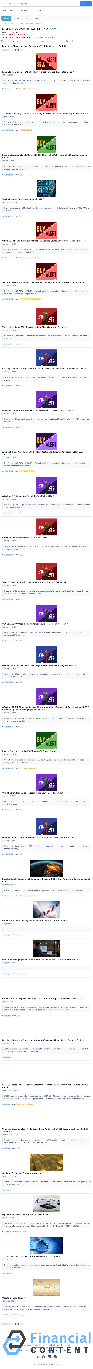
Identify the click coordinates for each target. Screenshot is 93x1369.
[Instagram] (55, 1357)
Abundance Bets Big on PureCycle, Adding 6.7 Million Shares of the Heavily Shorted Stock (45, 113)
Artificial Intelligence (22, 974)
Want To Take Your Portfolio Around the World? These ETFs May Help (35, 582)
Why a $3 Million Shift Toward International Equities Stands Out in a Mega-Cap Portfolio (44, 241)
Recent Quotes (7, 10)
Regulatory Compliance (34, 88)
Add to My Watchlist (47, 37)
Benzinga (7, 935)
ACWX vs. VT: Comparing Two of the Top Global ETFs (28, 496)
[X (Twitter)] (37, 1357)
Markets (6, 18)
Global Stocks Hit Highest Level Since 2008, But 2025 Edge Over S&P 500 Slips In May (43, 998)
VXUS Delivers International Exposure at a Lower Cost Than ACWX (34, 793)
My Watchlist (25, 10)
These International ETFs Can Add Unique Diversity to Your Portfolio (35, 327)
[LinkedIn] (49, 1357)
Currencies (19, 23)
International (29, 23)
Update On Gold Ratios (14, 1298)
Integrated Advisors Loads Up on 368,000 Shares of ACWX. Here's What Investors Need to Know (44, 156)
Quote (15, 41)
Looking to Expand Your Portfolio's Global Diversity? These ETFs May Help (38, 410)
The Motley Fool (9, 88)
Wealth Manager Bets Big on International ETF (24, 199)
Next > (20, 50)
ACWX (53, 29)
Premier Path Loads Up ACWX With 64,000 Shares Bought (30, 751)
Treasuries (39, 23)
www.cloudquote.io (64, 1345)
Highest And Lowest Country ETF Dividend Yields (26, 1214)
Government (20, 935)
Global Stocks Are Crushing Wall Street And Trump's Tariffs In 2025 (34, 920)
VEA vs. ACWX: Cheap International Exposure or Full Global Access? (35, 624)
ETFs (27, 18)
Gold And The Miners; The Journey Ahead (23, 1173)
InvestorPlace (8, 1273)
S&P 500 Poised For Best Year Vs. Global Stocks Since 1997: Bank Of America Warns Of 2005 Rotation (45, 1086)
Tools (36, 18)
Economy (26, 257)
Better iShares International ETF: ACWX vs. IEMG (26, 537)
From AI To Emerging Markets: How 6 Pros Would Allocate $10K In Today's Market (41, 959)
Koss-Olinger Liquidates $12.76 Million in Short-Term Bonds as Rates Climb (38, 72)
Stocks (17, 18)
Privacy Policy (53, 1350)
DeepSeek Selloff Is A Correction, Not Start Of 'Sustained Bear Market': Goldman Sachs (43, 1040)
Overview (6, 23)
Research (69, 41)
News (13, 23)
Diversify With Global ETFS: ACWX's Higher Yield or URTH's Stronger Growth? (39, 665)
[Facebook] (43, 1357)
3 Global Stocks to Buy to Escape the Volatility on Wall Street (31, 1256)
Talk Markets (8, 1190)
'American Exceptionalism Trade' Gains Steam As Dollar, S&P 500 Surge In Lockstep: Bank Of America (45, 1130)
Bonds (21, 88)
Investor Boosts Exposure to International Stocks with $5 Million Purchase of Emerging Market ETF (46, 880)
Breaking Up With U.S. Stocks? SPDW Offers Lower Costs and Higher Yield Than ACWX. (44, 368)
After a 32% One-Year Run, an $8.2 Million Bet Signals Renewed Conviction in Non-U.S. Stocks (42, 453)
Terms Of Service (68, 1350)
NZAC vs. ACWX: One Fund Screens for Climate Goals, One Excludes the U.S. (39, 837)
